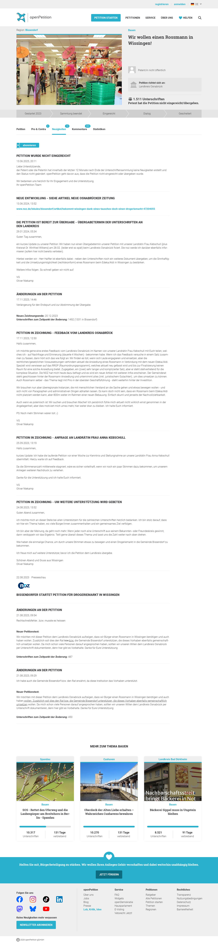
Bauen (131, 30)
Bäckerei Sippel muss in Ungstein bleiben (173, 812)
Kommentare (79, 128)
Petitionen (133, 17)
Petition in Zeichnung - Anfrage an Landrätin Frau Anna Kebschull (70, 437)
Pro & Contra (38, 128)
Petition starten (105, 17)
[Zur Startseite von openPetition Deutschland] (34, 17)
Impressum (183, 905)
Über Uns (167, 17)
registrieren (162, 4)
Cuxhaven (109, 759)
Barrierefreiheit (185, 909)
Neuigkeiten (59, 128)
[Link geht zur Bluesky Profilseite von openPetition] (33, 908)
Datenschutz (184, 902)
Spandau (45, 759)
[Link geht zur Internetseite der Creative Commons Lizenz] (18, 939)
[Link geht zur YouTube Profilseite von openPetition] (46, 908)
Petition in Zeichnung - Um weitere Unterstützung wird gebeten (69, 502)
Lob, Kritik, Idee (92, 909)
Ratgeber (151, 894)
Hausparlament (123, 905)
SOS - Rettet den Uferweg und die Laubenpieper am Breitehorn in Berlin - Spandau (45, 813)
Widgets (119, 898)
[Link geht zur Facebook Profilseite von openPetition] (19, 899)
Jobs (86, 898)
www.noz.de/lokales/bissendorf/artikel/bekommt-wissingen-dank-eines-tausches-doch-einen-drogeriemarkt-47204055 (85, 208)
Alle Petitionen (154, 898)
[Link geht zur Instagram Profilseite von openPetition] (33, 899)
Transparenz (184, 894)
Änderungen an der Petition (39, 294)
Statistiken (99, 129)
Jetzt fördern (109, 874)
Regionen (151, 909)
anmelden (179, 4)
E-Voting (119, 909)
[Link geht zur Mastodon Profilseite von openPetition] (19, 908)
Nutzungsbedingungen (189, 898)
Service (150, 17)
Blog (86, 902)
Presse (87, 905)
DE (196, 4)
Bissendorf (31, 30)
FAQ (117, 894)
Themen (150, 905)
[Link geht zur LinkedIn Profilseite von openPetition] (59, 899)
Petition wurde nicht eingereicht (43, 156)
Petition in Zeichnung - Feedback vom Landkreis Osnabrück (64, 333)
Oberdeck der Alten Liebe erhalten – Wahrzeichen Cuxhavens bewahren (109, 812)
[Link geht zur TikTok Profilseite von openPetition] (46, 899)
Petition (20, 129)
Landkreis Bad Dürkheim (173, 759)
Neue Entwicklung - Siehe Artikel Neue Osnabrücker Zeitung (65, 198)
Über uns (88, 894)
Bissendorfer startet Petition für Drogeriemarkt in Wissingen (67, 595)
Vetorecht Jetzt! (123, 913)
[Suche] (200, 18)
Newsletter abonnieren (36, 924)
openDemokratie (124, 902)
